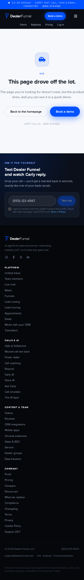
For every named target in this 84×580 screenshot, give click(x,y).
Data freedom (13, 459)
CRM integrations (15, 424)
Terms (53, 212)
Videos (9, 413)
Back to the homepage (26, 111)
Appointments (13, 313)
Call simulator (13, 392)
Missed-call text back (17, 351)
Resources (11, 491)
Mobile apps (12, 430)
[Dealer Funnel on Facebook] (14, 257)
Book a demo (55, 16)
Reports (9, 369)
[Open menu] (76, 16)
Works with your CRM (17, 324)
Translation (11, 330)
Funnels (9, 296)
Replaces (36, 24)
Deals (8, 319)
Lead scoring (12, 307)
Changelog (11, 509)
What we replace (15, 497)
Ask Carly (10, 386)
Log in (60, 24)
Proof (8, 474)
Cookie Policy (13, 526)
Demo (23, 24)
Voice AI (9, 380)
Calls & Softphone (15, 346)
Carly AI (9, 374)
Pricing (49, 24)
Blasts (8, 290)
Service (9, 447)
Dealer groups (13, 453)
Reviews (10, 418)
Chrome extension (16, 436)
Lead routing (12, 301)
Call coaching (13, 363)
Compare (10, 486)
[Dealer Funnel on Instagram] (6, 257)
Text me (67, 200)
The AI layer (12, 397)
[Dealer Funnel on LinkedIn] (28, 257)
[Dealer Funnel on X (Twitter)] (21, 257)
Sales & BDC (12, 441)
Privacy (62, 212)
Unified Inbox (13, 273)
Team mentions (14, 278)
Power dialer (12, 357)
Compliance (12, 503)
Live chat (10, 284)
